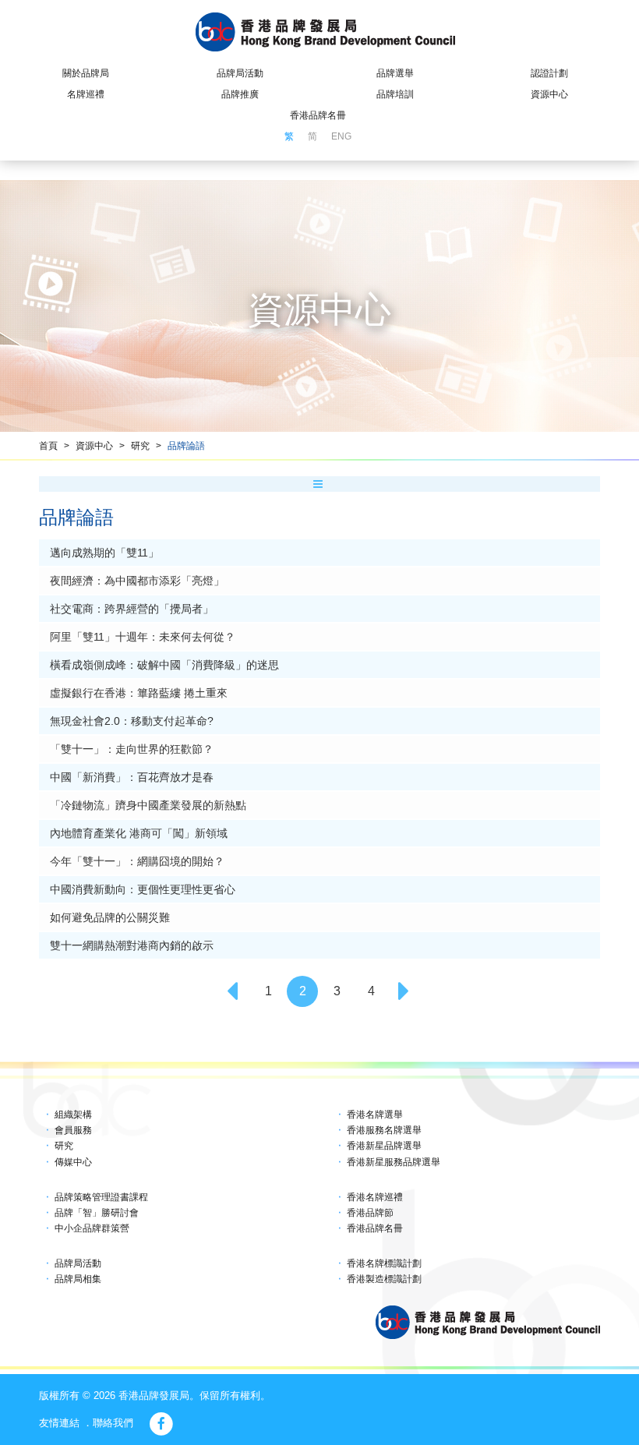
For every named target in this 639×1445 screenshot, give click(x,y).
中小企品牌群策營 (92, 1228)
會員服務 (73, 1130)
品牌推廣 (240, 94)
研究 (140, 445)
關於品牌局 (85, 73)
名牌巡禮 (85, 94)
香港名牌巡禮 (375, 1197)
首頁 (48, 445)
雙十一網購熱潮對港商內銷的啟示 (132, 945)
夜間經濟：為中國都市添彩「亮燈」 (137, 580)
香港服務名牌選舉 (384, 1130)
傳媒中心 (73, 1162)
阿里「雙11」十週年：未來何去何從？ (142, 637)
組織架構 (73, 1114)
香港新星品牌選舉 (384, 1145)
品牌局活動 (240, 73)
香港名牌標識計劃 (384, 1263)
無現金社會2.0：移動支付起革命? (132, 721)
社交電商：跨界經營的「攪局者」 (132, 608)
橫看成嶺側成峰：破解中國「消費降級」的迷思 (164, 665)
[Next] (405, 991)
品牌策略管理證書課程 (101, 1197)
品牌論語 (186, 445)
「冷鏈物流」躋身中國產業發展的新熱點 (148, 805)
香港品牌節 (370, 1212)
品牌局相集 (78, 1279)
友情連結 (59, 1423)
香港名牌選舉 (375, 1114)
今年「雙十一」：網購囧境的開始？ (137, 861)
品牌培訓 (395, 94)
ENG (341, 136)
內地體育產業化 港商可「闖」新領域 (139, 833)
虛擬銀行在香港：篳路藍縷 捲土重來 (139, 693)
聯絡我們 (113, 1423)
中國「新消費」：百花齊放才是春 (132, 777)
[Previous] (233, 991)
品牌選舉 (395, 73)
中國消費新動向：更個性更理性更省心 (142, 889)
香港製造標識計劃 (384, 1279)
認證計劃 (549, 73)
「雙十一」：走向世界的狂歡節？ (132, 749)
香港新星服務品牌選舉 (393, 1162)
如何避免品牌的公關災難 (110, 917)
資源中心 (549, 94)
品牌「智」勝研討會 (97, 1212)
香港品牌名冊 (318, 115)
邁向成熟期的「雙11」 (104, 552)
